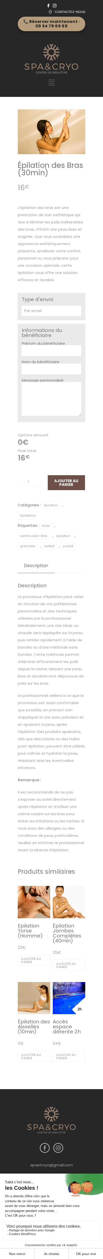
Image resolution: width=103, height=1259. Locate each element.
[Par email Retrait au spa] (51, 311)
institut (49, 546)
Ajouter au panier (66, 482)
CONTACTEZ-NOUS (70, 11)
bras (46, 525)
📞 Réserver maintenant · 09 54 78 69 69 (51, 24)
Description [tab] (36, 566)
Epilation (51, 505)
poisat (68, 546)
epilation (63, 535)
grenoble (27, 546)
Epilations (28, 515)
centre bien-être (33, 535)
